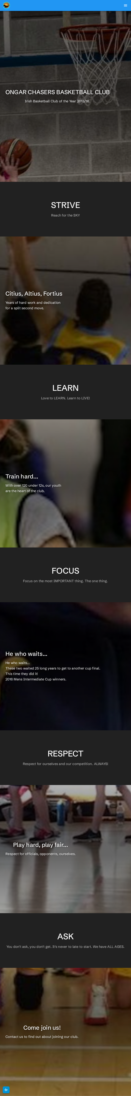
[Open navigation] (125, 5)
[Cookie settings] (6, 1089)
